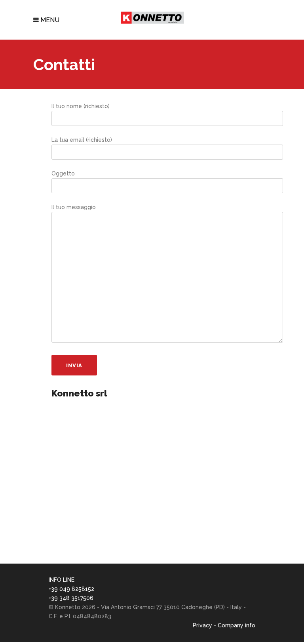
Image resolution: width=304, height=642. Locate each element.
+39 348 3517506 (71, 598)
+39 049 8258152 (71, 589)
